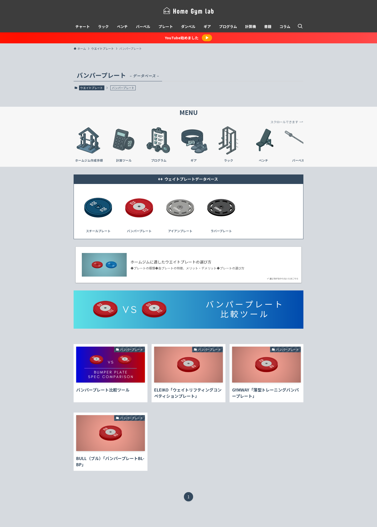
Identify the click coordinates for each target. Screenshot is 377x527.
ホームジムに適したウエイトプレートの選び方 (171, 262)
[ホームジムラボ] (188, 11)
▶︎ (207, 37)
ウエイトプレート (91, 88)
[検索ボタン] (300, 26)
